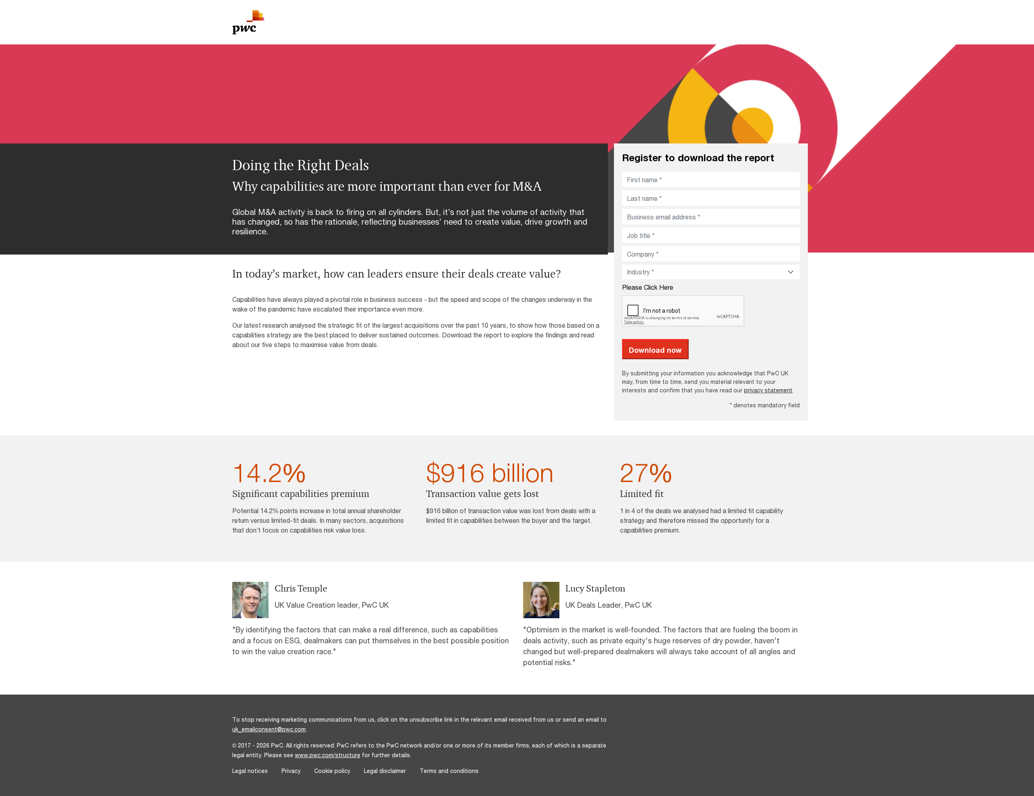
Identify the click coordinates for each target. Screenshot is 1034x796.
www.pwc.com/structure (327, 755)
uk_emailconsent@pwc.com (269, 729)
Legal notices (250, 770)
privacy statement (768, 390)
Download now (655, 349)
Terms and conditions (449, 770)
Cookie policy (332, 770)
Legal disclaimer (385, 770)
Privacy (291, 770)
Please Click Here (647, 287)
